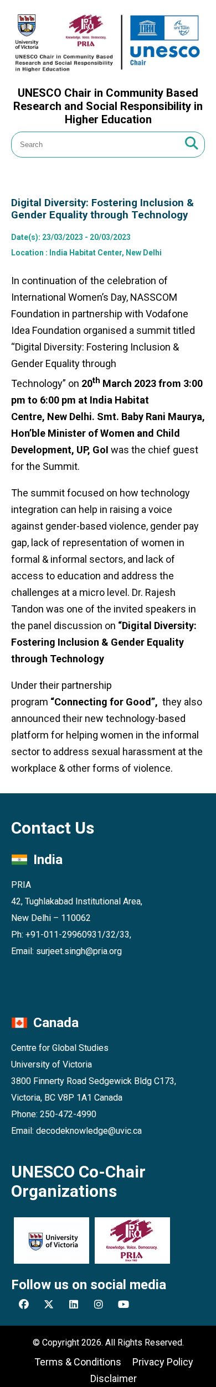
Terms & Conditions (77, 1362)
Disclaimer (113, 1378)
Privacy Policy (162, 1362)
